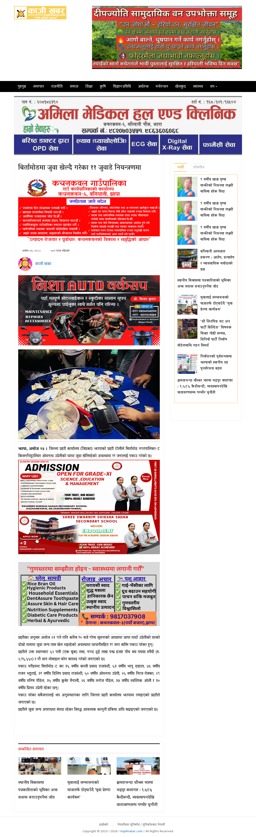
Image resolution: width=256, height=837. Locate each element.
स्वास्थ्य (198, 86)
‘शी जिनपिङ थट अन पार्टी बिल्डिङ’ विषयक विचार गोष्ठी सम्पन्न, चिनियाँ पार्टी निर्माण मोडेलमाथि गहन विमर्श (204, 334)
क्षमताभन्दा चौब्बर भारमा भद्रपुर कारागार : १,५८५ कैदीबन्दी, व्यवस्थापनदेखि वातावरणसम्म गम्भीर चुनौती (137, 794)
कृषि (103, 86)
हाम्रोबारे (103, 824)
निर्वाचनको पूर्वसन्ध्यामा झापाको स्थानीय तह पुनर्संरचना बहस (216, 363)
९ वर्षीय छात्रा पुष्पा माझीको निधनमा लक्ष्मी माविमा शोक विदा (216, 186)
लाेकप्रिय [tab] (199, 167)
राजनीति (57, 86)
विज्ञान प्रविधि (122, 86)
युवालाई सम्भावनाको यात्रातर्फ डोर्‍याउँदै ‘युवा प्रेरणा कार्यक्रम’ (88, 790)
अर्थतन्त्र (143, 86)
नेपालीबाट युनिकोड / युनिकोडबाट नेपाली (141, 824)
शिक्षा (89, 86)
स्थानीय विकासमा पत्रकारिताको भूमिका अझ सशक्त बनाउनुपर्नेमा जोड (38, 790)
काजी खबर (43, 263)
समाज (74, 86)
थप (212, 86)
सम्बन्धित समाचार (31, 749)
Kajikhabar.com (131, 831)
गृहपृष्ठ (22, 86)
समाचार (38, 86)
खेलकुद (180, 86)
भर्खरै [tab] (180, 167)
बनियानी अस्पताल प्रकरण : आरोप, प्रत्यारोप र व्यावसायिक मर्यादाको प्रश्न (217, 261)
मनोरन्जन (162, 86)
